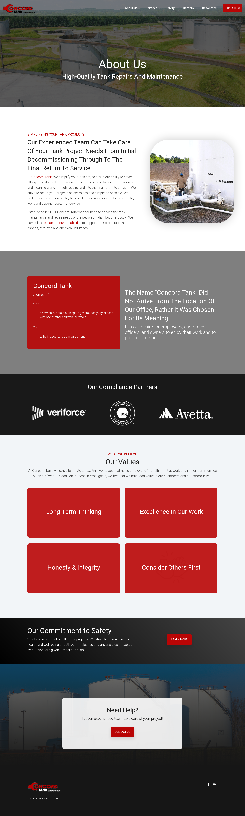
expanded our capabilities (62, 223)
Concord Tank (42, 177)
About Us (131, 8)
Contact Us (233, 8)
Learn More (179, 639)
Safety (170, 8)
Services (151, 8)
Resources (209, 8)
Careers (188, 8)
